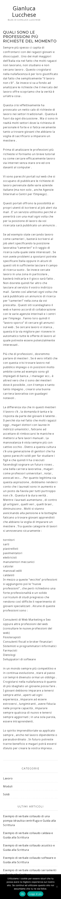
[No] (56, 886)
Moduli (7, 786)
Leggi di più (35, 894)
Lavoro (8, 778)
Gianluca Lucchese (24, 11)
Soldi (6, 794)
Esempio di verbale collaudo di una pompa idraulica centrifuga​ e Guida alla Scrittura (29, 820)
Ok (22, 894)
